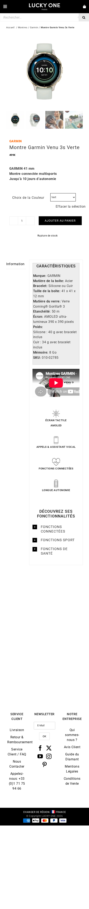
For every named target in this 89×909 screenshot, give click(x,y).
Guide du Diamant (72, 756)
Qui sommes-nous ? (72, 735)
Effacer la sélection (71, 206)
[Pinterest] (44, 764)
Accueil (10, 27)
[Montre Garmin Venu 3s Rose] (25, 587)
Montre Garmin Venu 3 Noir (63, 686)
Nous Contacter (16, 764)
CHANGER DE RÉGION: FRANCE (44, 812)
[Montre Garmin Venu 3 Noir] (64, 645)
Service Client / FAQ (17, 751)
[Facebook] (40, 748)
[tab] (56, 266)
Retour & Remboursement (16, 739)
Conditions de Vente (72, 781)
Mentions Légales (72, 768)
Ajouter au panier (60, 220)
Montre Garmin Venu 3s (63, 626)
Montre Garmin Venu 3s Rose (25, 628)
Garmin (34, 27)
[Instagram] (49, 756)
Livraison (17, 730)
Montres (23, 27)
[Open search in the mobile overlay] (44, 17)
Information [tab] (15, 264)
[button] (55, 529)
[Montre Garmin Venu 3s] (64, 587)
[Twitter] (49, 748)
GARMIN (15, 141)
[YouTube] (40, 756)
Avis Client (72, 747)
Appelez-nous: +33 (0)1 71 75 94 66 (17, 781)
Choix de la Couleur (28, 198)
